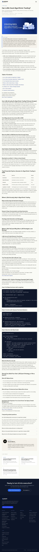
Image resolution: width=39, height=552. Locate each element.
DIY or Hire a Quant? (7, 88)
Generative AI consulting (6, 519)
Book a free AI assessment (14, 490)
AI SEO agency (4, 526)
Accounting (22, 517)
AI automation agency (5, 516)
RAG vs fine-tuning (32, 517)
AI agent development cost (5, 534)
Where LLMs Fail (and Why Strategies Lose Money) (13, 84)
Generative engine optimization (5, 524)
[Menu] (36, 2)
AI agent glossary (4, 543)
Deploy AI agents (13, 512)
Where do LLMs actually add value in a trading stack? (12, 428)
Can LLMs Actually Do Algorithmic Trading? (11, 77)
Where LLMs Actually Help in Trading (10, 82)
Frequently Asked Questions (8, 90)
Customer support (23, 515)
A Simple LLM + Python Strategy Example (11, 86)
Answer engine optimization (4, 521)
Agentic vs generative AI (33, 512)
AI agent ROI (4, 536)
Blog (2, 545)
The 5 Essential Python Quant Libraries (11, 81)
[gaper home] (5, 2)
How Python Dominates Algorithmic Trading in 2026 (13, 79)
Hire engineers (26, 490)
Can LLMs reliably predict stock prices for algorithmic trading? (14, 417)
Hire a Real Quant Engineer (7, 275)
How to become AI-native (5, 540)
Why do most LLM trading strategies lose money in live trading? (14, 434)
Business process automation (14, 514)
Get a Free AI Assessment (7, 97)
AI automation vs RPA (32, 515)
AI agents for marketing (5, 527)
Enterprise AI (13, 516)
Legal (21, 518)
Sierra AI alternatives (32, 521)
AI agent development (5, 512)
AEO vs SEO (31, 518)
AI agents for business (5, 532)
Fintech (21, 512)
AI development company (4, 514)
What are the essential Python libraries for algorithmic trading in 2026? (15, 431)
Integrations (13, 519)
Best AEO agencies (32, 520)
